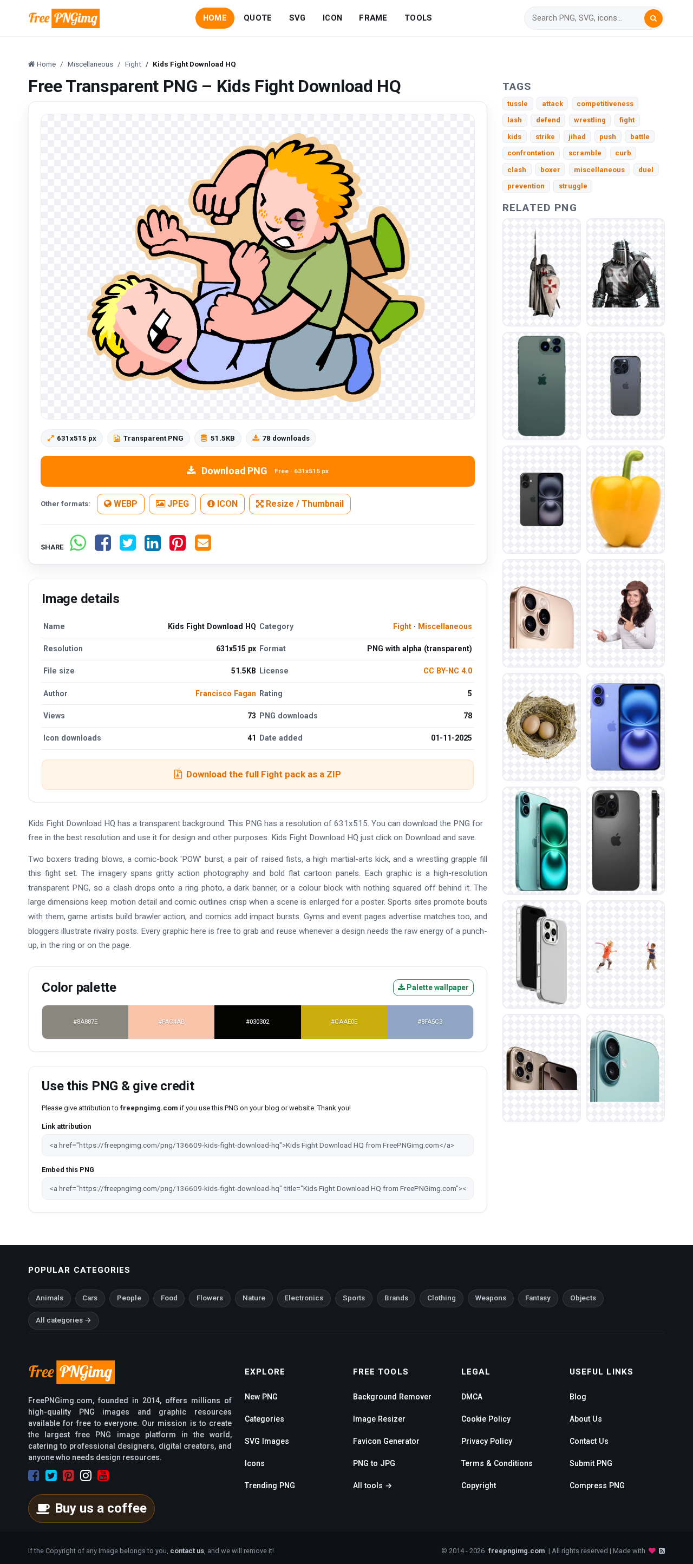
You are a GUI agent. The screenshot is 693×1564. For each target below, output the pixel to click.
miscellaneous (599, 170)
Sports (354, 1298)
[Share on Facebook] (103, 547)
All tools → (372, 1485)
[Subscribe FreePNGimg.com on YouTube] (103, 1475)
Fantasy (538, 1298)
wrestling (590, 120)
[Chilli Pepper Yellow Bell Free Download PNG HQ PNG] (625, 499)
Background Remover (392, 1397)
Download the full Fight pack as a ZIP (263, 774)
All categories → (63, 1320)
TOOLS (418, 18)
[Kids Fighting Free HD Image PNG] (625, 954)
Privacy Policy (486, 1441)
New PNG (261, 1397)
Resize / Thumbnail (304, 504)
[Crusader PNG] (541, 271)
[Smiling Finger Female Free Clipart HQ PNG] (625, 612)
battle (640, 137)
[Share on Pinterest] (177, 547)
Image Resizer (379, 1419)
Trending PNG (270, 1485)
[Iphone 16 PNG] (541, 385)
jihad (577, 137)
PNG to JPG (374, 1463)
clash (516, 170)
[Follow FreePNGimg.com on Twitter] (51, 1475)
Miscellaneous (445, 626)
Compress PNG (597, 1485)
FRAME (373, 18)
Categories (264, 1419)
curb (623, 153)
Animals (49, 1298)
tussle (517, 104)
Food (169, 1298)
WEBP (125, 504)
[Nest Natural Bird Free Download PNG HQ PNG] (541, 726)
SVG (297, 18)
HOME (215, 18)
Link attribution (66, 1126)
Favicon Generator (386, 1441)
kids (514, 137)
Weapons (490, 1298)
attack (552, 104)
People (129, 1298)
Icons (255, 1463)
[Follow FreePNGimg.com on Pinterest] (68, 1475)
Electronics (303, 1298)
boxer (550, 170)
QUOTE (258, 18)
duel (645, 170)
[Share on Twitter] (128, 547)
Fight (402, 626)
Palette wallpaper (437, 987)
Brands (396, 1298)
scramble (585, 153)
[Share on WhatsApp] (78, 547)
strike (545, 137)
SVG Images (267, 1441)
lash (514, 120)
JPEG (177, 504)
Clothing (441, 1298)
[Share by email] (203, 547)
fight (627, 120)
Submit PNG (591, 1463)
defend (548, 120)
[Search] (653, 18)
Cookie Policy (486, 1419)
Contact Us (589, 1441)
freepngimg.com (516, 1551)
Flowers (210, 1298)
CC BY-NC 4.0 (447, 670)
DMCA (471, 1397)
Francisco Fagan (225, 693)
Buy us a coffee (101, 1508)
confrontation (530, 153)
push (607, 137)
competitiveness (605, 104)
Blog (578, 1397)
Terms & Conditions (497, 1463)
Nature (254, 1298)
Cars (89, 1298)
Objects (583, 1298)
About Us (586, 1419)
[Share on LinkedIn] (153, 547)
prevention (526, 186)
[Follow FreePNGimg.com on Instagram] (85, 1475)
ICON (332, 18)
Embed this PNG (68, 1170)
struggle (573, 186)
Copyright (478, 1485)
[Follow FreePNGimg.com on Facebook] (34, 1475)
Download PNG (265, 470)
